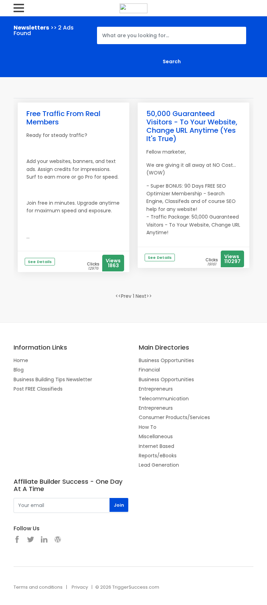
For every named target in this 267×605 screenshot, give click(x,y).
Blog (19, 369)
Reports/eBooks (158, 455)
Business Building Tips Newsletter (53, 379)
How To (147, 427)
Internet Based (156, 446)
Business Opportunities (166, 360)
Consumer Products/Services (174, 417)
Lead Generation (159, 464)
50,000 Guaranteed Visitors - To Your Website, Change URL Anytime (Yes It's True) (191, 126)
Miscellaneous (156, 436)
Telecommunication (164, 398)
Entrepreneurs (156, 388)
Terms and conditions (38, 587)
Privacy (80, 587)
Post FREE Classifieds (38, 388)
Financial (149, 369)
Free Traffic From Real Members (63, 118)
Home (21, 360)
